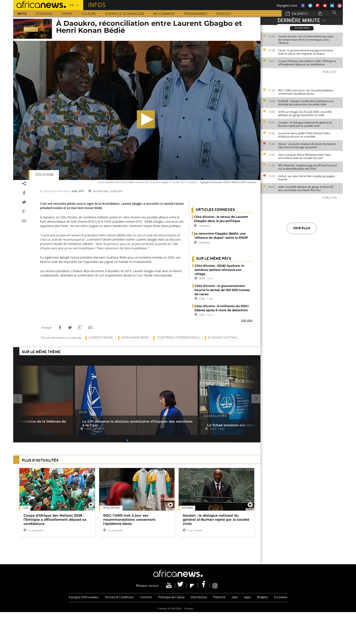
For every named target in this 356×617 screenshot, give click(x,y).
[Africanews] (39, 4)
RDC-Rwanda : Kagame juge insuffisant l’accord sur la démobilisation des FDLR (307, 167)
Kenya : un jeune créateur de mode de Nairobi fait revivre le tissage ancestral (307, 145)
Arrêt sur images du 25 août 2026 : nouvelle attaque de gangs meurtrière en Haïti (305, 113)
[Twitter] (181, 585)
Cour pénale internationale (178, 337)
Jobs (234, 597)
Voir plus (301, 228)
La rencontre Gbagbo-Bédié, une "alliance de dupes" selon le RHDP (221, 236)
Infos (22, 14)
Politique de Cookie (171, 597)
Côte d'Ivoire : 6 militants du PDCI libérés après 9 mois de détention (221, 308)
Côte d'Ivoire (44, 174)
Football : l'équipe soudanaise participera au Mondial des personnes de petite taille (306, 102)
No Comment (164, 14)
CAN (25, 508)
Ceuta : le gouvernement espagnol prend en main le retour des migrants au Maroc (305, 52)
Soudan (187, 508)
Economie (44, 14)
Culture (89, 14)
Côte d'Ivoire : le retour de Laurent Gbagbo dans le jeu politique (221, 219)
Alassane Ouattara (222, 337)
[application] (136, 110)
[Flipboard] (192, 585)
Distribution (199, 597)
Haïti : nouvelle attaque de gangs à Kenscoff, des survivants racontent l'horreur (306, 188)
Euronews (280, 597)
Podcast (223, 14)
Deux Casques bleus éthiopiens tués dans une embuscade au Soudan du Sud (304, 156)
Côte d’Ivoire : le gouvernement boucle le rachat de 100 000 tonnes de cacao (222, 290)
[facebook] (204, 585)
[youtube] (169, 585)
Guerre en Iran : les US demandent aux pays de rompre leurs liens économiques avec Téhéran (306, 40)
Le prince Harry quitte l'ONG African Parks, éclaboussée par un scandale (304, 135)
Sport (67, 14)
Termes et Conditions (119, 597)
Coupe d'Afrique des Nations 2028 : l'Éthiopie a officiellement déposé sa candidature (307, 62)
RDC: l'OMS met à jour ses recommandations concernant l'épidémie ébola (306, 92)
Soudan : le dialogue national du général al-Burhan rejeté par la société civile (305, 124)
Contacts (146, 597)
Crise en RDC (111, 508)
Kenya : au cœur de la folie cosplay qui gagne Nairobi (306, 177)
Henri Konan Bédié (135, 337)
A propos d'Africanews (83, 597)
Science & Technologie (124, 14)
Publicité (219, 597)
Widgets (262, 597)
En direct (299, 14)
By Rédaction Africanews (55, 191)
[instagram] (215, 585)
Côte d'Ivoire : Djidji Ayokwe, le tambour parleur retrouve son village (219, 270)
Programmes (195, 14)
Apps (247, 597)
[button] (146, 119)
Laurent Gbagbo (101, 337)
